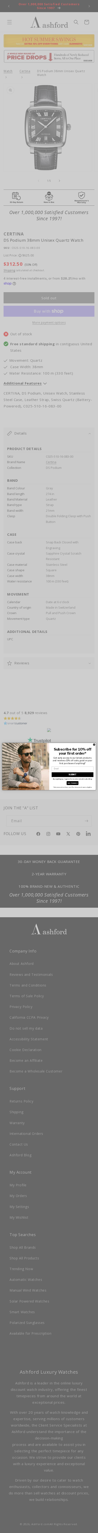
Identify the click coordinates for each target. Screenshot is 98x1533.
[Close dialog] (94, 744)
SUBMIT (72, 774)
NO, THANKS (72, 783)
